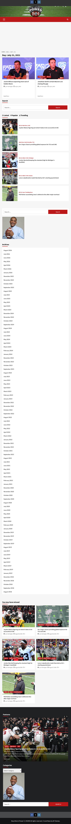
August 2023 (8, 373)
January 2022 (8, 439)
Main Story (25, 125)
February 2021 (8, 480)
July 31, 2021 (18, 86)
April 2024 (7, 343)
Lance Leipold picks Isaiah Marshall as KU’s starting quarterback (39, 178)
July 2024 (7, 332)
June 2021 (7, 465)
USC (29, 125)
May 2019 (7, 558)
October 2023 (8, 365)
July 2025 (7, 295)
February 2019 (8, 569)
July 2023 (7, 376)
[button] (4, 19)
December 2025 (9, 276)
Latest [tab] (6, 115)
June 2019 (7, 554)
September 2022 (9, 413)
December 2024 (9, 313)
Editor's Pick (25, 158)
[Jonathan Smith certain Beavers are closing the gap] (52, 68)
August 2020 (8, 503)
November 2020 (9, 491)
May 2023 (7, 384)
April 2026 (7, 265)
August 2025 (8, 291)
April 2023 (7, 387)
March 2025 (7, 310)
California (6, 77)
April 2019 (7, 562)
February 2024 (8, 350)
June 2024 (7, 336)
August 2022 (8, 417)
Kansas (30, 175)
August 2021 (8, 458)
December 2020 (9, 488)
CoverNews (47, 821)
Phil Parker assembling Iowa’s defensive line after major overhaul (39, 195)
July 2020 (7, 506)
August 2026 (8, 250)
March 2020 (7, 521)
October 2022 (8, 410)
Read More (6, 96)
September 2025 (9, 287)
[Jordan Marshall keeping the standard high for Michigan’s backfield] (9, 160)
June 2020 (7, 510)
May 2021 (7, 469)
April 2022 (7, 432)
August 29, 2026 (18, 634)
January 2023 (8, 399)
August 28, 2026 (52, 634)
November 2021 (9, 447)
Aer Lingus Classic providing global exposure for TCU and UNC (38, 144)
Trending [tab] (24, 115)
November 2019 (9, 536)
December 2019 (9, 532)
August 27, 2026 (52, 667)
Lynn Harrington (9, 86)
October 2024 (8, 321)
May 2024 (7, 339)
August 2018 (8, 592)
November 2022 (9, 406)
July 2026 (7, 254)
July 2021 (7, 462)
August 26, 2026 (18, 701)
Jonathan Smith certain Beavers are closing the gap (50, 83)
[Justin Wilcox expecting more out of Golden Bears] (18, 68)
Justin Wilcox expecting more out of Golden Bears (16, 83)
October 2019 (8, 540)
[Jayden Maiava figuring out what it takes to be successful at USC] (9, 126)
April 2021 (7, 473)
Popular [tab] (14, 115)
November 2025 (9, 280)
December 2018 (9, 577)
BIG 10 (20, 125)
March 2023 (7, 391)
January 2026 (8, 272)
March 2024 (7, 347)
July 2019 (7, 551)
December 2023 (9, 358)
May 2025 (7, 302)
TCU (33, 142)
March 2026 (7, 269)
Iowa (23, 192)
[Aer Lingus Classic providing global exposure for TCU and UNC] (9, 143)
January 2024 (8, 354)
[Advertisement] (35, 36)
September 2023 (9, 369)
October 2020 (8, 495)
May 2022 (7, 428)
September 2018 (9, 588)
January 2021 (8, 484)
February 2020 (8, 525)
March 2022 (7, 436)
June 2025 (7, 298)
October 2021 (8, 451)
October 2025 (8, 284)
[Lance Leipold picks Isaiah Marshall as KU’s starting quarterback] (9, 176)
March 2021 (7, 477)
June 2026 (7, 258)
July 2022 (7, 421)
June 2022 (7, 425)
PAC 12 (12, 77)
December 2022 (9, 402)
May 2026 (7, 261)
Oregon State (41, 77)
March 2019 (7, 566)
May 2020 (7, 514)
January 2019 (8, 573)
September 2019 (9, 543)
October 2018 (8, 584)
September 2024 (9, 324)
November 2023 (9, 362)
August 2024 (8, 328)
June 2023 (7, 380)
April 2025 (7, 306)
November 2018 (9, 580)
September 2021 (9, 454)
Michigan (31, 158)
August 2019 (8, 547)
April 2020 (7, 517)
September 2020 (9, 499)
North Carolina (28, 142)
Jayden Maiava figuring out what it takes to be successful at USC (39, 128)
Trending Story (29, 192)
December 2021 (9, 443)
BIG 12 (20, 175)
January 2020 (8, 529)
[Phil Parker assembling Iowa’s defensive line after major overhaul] (9, 193)
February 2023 (8, 395)
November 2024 (9, 317)
